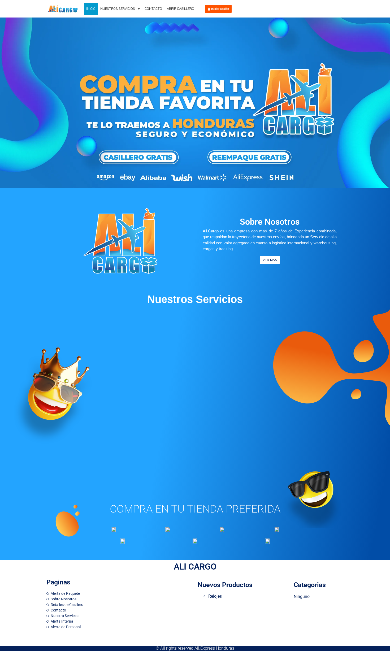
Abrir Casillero (180, 9)
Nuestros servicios (117, 9)
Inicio (91, 9)
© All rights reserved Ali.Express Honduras (195, 648)
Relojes (215, 596)
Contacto (153, 9)
